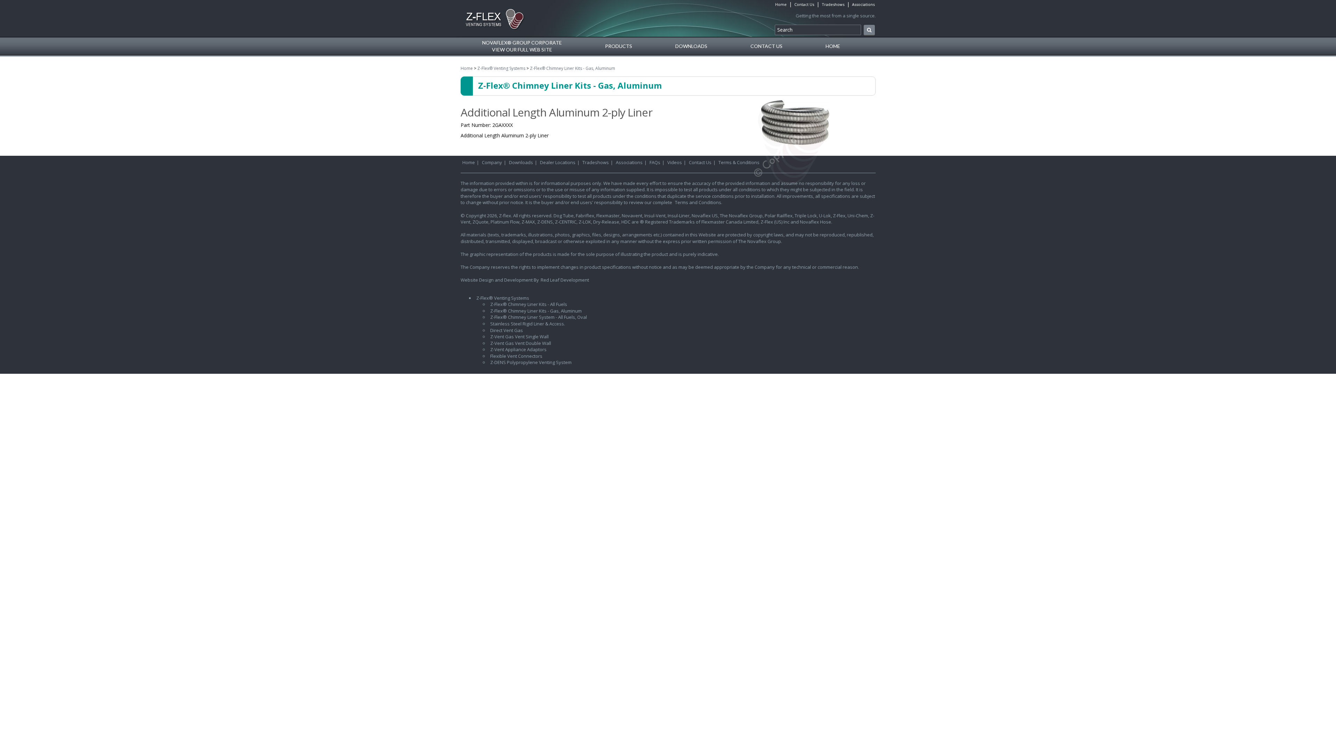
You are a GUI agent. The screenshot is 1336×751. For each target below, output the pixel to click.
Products (618, 46)
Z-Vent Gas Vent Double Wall (520, 343)
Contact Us (804, 4)
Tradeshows (833, 4)
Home (781, 4)
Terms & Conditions (739, 162)
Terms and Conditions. (698, 202)
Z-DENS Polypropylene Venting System (531, 362)
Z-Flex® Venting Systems (501, 68)
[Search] (869, 30)
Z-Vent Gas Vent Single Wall (519, 336)
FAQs (655, 162)
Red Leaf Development (565, 280)
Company (492, 162)
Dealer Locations (557, 162)
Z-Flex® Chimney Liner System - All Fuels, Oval (538, 317)
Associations (863, 4)
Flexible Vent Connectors (516, 356)
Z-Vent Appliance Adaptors (518, 349)
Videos (674, 162)
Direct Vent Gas (506, 330)
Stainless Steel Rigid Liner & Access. (527, 324)
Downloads (691, 46)
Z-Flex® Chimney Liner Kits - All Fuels (528, 304)
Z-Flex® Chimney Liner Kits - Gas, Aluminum (572, 68)
